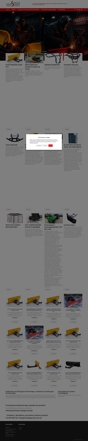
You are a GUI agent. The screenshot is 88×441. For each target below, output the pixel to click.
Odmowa (45, 145)
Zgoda (50, 145)
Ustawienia (39, 145)
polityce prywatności (34, 142)
